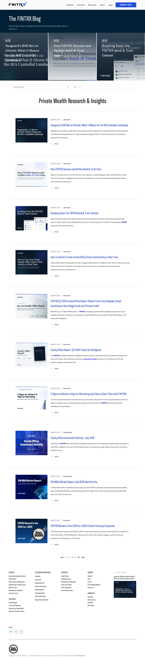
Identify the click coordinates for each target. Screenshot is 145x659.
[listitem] (90, 398)
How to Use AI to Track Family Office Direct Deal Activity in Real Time (84, 257)
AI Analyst (37, 576)
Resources (92, 5)
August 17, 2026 (55, 344)
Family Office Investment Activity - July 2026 (72, 438)
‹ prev (61, 557)
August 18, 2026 (55, 295)
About (102, 5)
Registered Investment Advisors (17, 576)
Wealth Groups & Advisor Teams (17, 585)
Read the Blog (65, 576)
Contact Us (90, 587)
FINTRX (124, 222)
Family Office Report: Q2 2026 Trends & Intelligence (76, 350)
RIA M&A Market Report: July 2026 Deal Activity (74, 482)
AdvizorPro (90, 597)
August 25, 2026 (55, 207)
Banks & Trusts (13, 587)
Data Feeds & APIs (40, 593)
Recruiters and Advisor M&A (16, 608)
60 (78, 557)
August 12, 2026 (55, 432)
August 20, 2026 (55, 251)
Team (89, 579)
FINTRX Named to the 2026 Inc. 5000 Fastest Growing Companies (83, 526)
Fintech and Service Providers (16, 611)
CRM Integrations (39, 590)
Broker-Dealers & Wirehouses (17, 582)
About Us (90, 576)
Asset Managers (13, 603)
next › (83, 557)
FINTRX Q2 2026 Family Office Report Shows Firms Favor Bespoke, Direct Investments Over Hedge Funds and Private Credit (86, 303)
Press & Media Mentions (94, 585)
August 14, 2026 (55, 388)
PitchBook (90, 603)
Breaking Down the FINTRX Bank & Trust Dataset (75, 213)
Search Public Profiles (67, 590)
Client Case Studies (66, 585)
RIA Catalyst (91, 605)
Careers (90, 582)
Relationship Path (39, 583)
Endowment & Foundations (16, 590)
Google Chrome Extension (42, 600)
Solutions (81, 5)
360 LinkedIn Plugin (40, 596)
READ (56, 144)
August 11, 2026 (55, 476)
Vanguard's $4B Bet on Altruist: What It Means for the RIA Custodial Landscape (89, 125)
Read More (60, 76)
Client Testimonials (66, 587)
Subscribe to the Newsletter (68, 582)
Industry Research (66, 579)
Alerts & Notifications (40, 586)
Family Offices (12, 579)
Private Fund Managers (15, 605)
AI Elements (38, 580)
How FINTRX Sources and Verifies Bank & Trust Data (76, 169)
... (76, 557)
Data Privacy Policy (80, 655)
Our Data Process (13, 593)
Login (110, 5)
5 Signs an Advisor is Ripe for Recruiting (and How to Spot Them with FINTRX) (89, 394)
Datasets (70, 5)
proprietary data (90, 359)
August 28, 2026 (55, 119)
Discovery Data (91, 600)
